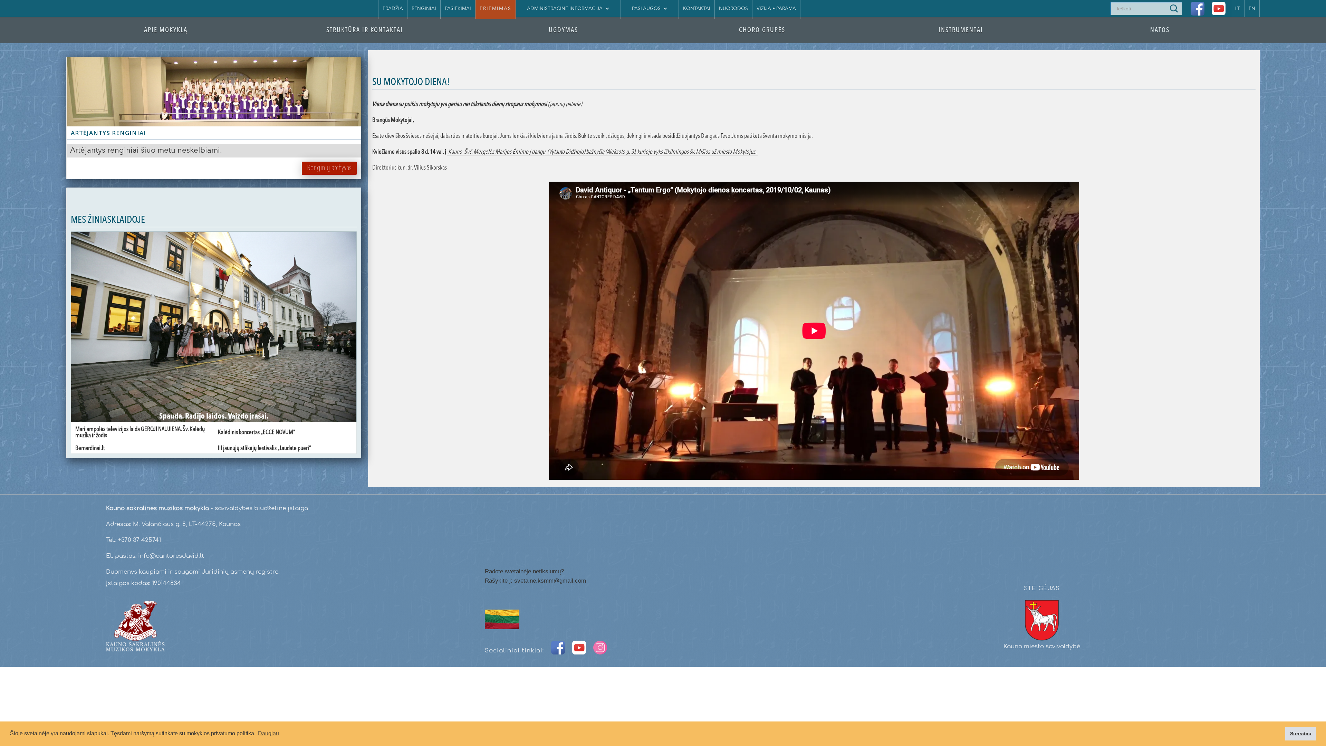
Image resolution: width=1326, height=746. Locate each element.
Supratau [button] (1300, 733)
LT (1237, 8)
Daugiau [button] (268, 733)
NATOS (1160, 30)
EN (1252, 8)
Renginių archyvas (329, 168)
